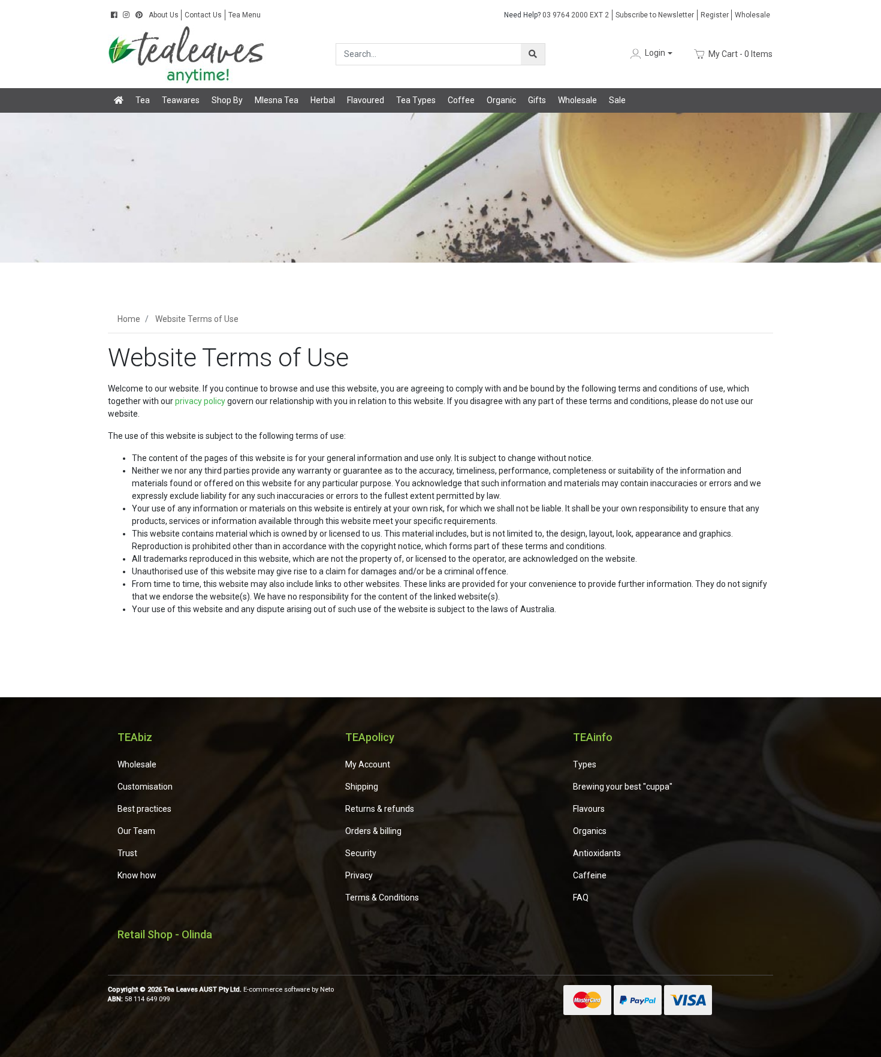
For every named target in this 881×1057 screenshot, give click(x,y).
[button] (650, 53)
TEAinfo (593, 737)
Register (715, 15)
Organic (501, 100)
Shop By (227, 100)
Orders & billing (373, 831)
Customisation (145, 786)
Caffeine (590, 875)
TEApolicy (369, 737)
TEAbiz (134, 737)
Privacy (359, 875)
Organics (590, 831)
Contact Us (203, 15)
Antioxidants (597, 853)
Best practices (144, 809)
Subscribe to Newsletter (655, 15)
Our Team (136, 831)
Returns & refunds (379, 809)
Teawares (181, 100)
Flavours (589, 809)
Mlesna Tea (276, 100)
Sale (617, 100)
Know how (136, 875)
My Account (367, 764)
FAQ (581, 897)
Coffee (461, 100)
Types (584, 764)
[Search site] (533, 54)
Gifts (537, 100)
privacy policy (200, 401)
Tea (142, 100)
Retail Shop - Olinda (164, 934)
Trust (127, 853)
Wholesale (752, 15)
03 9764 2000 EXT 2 (556, 15)
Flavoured (365, 100)
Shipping (361, 786)
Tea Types (416, 100)
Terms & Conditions (382, 897)
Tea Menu (244, 15)
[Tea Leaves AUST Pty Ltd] (189, 53)
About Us (164, 15)
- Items (740, 53)
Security (360, 853)
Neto (327, 989)
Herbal (322, 100)
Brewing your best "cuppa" (622, 786)
